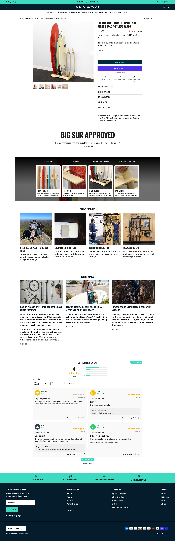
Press (163, 500)
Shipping (69, 493)
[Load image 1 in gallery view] (63, 51)
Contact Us (70, 511)
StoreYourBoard (14, 533)
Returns (69, 497)
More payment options (120, 72)
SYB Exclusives (29, 18)
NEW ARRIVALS (51, 12)
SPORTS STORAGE (74, 12)
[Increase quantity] (106, 54)
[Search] (6, 7)
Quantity (100, 50)
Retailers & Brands (117, 500)
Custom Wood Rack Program (120, 507)
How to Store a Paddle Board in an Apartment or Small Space (84, 309)
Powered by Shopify (23, 533)
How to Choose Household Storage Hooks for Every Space (41, 309)
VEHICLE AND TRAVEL (101, 12)
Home (21, 18)
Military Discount (72, 504)
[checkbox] (71, 383)
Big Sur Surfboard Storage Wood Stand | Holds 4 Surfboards (50, 18)
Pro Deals (114, 504)
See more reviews (87, 460)
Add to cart (120, 62)
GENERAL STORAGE (87, 12)
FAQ (68, 507)
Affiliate (163, 504)
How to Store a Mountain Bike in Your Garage (131, 309)
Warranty (70, 500)
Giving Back (165, 497)
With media (70, 383)
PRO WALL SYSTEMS (115, 12)
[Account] (164, 7)
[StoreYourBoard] (87, 7)
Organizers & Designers (118, 493)
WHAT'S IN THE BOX (104, 107)
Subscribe (12, 509)
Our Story (164, 493)
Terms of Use (165, 534)
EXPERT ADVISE (87, 276)
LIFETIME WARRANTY (104, 92)
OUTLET (126, 12)
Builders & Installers (117, 497)
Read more (23, 344)
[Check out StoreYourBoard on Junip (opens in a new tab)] (90, 463)
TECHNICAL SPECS (104, 97)
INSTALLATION (102, 102)
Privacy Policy (157, 534)
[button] (95, 368)
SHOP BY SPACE (62, 12)
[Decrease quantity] (99, 54)
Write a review (136, 362)
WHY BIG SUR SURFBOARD (106, 87)
